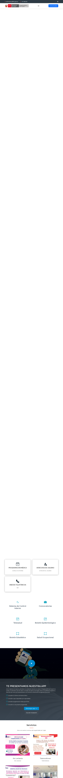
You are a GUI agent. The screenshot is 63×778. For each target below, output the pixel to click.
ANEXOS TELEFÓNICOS (17, 585)
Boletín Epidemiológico (45, 623)
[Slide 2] (31, 551)
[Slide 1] (29, 551)
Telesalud (17, 623)
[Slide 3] (34, 551)
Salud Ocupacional (45, 637)
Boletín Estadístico (18, 637)
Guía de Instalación (31, 713)
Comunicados (53, 6)
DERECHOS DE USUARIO (45, 568)
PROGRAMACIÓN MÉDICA (18, 568)
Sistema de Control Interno (17, 607)
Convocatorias (45, 606)
